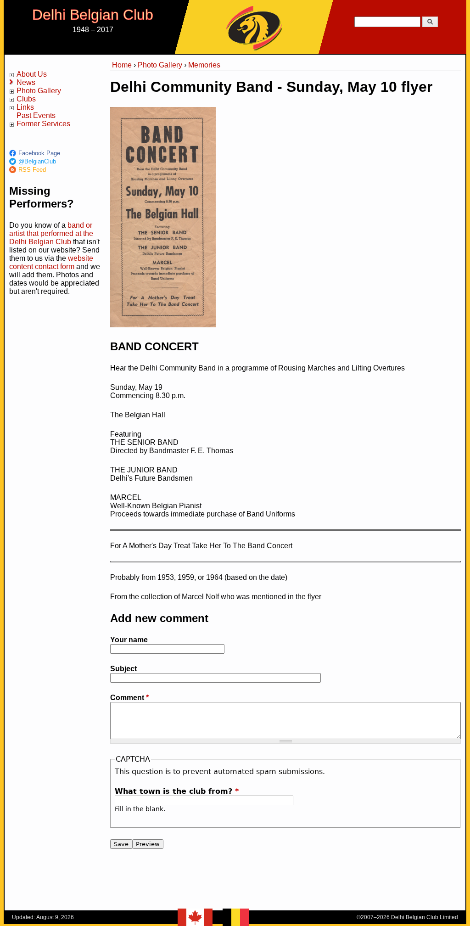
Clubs (26, 99)
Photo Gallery (39, 91)
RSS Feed (32, 169)
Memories (204, 65)
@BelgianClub (37, 161)
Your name (129, 640)
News (26, 82)
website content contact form (51, 262)
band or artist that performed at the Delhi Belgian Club (51, 233)
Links (25, 107)
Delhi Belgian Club (92, 14)
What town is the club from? (177, 791)
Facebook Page (39, 153)
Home (122, 65)
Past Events (36, 115)
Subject (123, 669)
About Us (32, 74)
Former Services (43, 124)
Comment (129, 698)
